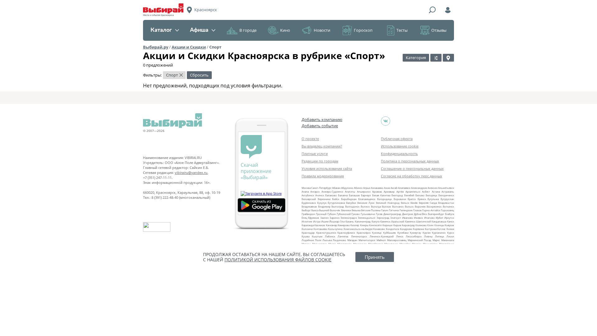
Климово (421, 225)
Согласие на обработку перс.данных (411, 176)
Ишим (325, 221)
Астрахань (448, 191)
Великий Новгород (388, 202)
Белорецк (431, 195)
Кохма (450, 229)
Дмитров (407, 214)
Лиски (450, 236)
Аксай (394, 187)
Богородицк (384, 199)
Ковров (449, 225)
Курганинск (439, 232)
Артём (400, 191)
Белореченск (446, 195)
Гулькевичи (368, 214)
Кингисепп (375, 225)
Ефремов (313, 217)
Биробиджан (349, 199)
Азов (387, 187)
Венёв (414, 202)
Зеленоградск (348, 217)
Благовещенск (366, 199)
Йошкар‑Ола (337, 221)
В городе (248, 30)
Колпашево (320, 229)
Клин (430, 225)
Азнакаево (377, 187)
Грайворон (308, 214)
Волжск (365, 206)
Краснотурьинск (326, 232)
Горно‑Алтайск (431, 210)
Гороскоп (363, 30)
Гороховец (447, 210)
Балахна (343, 195)
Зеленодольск (366, 217)
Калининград (363, 221)
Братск (412, 199)
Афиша (199, 30)
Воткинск (448, 206)
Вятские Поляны (371, 210)
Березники (324, 199)
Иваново (407, 217)
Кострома (431, 229)
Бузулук (321, 202)
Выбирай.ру (155, 47)
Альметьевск (446, 187)
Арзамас (377, 191)
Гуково (355, 214)
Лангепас (343, 236)
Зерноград (383, 217)
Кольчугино (335, 229)
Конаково (379, 229)
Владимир (324, 206)
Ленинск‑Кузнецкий (382, 236)
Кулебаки (403, 232)
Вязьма (356, 210)
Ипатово (429, 217)
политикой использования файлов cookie (277, 260)
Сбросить (199, 75)
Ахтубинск (308, 195)
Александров (419, 187)
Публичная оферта (397, 138)
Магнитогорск (367, 240)
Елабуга (449, 214)
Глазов (417, 210)
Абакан (336, 187)
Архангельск (412, 191)
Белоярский (309, 199)
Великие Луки (365, 202)
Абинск (358, 187)
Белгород (397, 195)
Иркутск (449, 217)
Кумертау (415, 232)
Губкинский (344, 214)
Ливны (428, 236)
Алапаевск (404, 187)
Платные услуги (315, 153)
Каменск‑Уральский (392, 221)
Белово (419, 195)
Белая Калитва (381, 195)
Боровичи (400, 199)
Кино (285, 30)
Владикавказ (309, 206)
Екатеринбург (436, 214)
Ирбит (439, 217)
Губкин (331, 214)
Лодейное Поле (311, 240)
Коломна (307, 229)
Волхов (386, 206)
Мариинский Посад (420, 240)
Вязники (346, 210)
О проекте (310, 138)
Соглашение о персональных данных (412, 168)
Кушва (305, 236)
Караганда (308, 225)
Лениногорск (359, 236)
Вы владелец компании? (322, 146)
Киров (397, 225)
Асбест (426, 191)
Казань (349, 221)
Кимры (364, 225)
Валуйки (351, 202)
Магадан (352, 240)
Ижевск (418, 217)
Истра (316, 221)
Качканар (331, 225)
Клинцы (439, 225)
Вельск (405, 202)
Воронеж (420, 206)
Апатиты (350, 191)
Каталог (161, 30)
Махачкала (447, 240)
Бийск (335, 199)
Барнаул (366, 195)
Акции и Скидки (189, 47)
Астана (436, 191)
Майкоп (381, 240)
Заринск (335, 217)
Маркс (436, 240)
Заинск (324, 217)
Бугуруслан (447, 199)
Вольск (409, 206)
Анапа (305, 191)
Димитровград (392, 214)
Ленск (399, 236)
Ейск (424, 214)
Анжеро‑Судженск (332, 191)
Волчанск (398, 206)
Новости (322, 30)
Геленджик (406, 210)
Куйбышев (389, 232)
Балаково (331, 195)
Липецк (439, 236)
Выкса (314, 210)
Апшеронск (364, 191)
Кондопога (392, 229)
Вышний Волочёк (329, 210)
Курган (427, 232)
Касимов (319, 225)
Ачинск (319, 195)
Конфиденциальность (399, 153)
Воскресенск (434, 206)
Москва (306, 187)
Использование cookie (400, 146)
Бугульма (433, 199)
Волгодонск (352, 206)
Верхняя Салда (428, 202)
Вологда (376, 206)
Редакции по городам (320, 161)
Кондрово (406, 229)
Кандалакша (439, 221)
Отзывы (439, 30)
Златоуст (395, 217)
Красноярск (364, 232)
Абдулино (347, 187)
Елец (304, 217)
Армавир (389, 191)
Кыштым (317, 236)
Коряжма (418, 229)
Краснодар (308, 232)
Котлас (441, 229)
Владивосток (446, 202)
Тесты (402, 30)
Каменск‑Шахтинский (418, 221)
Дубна (417, 214)
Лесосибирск (414, 236)
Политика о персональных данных (410, 161)
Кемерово (344, 225)
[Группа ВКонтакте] (385, 121)
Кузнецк (377, 232)
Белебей (409, 195)
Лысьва (327, 240)
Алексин (432, 187)
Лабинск (330, 236)
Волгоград (337, 206)
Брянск (422, 199)
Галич (384, 210)
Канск (450, 221)
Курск (450, 232)
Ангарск (315, 191)
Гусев (379, 214)
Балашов (354, 195)
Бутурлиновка (336, 202)
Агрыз (366, 187)
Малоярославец (396, 240)
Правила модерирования (323, 176)
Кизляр (354, 225)
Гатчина (394, 210)
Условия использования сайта (327, 168)
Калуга (375, 221)
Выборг (306, 210)
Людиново (339, 240)
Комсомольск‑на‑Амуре (358, 229)
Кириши (387, 225)
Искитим (307, 221)
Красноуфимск (346, 232)
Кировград (408, 225)
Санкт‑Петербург (321, 187)
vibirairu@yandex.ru (191, 172)
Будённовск (309, 202)
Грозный (321, 214)
